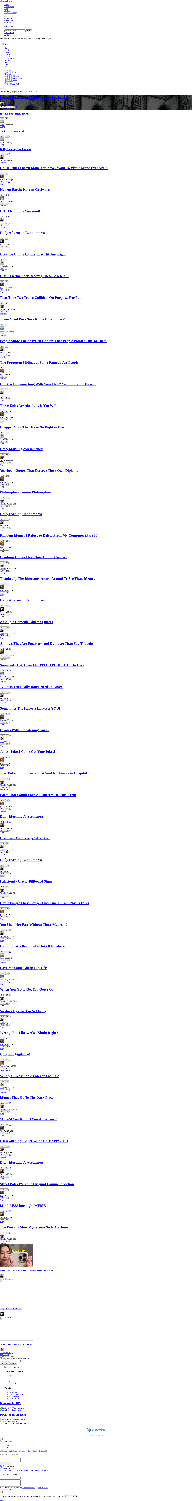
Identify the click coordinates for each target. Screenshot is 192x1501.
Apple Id (44, 1451)
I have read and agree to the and (25, 1488)
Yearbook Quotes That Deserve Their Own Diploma (39, 470)
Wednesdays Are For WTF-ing (23, 1011)
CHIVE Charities (10, 80)
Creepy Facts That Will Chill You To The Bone (35, 97)
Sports (6, 64)
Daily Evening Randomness (15, 149)
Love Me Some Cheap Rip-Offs (23, 968)
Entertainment (9, 7)
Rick (1, 461)
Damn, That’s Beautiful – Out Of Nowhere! (33, 946)
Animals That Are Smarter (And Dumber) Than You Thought (46, 643)
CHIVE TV (8, 82)
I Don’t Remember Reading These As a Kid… (34, 276)
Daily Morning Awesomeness (21, 449)
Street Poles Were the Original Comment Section (37, 1184)
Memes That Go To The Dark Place (26, 1097)
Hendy (2, 160)
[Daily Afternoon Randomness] (96, 1293)
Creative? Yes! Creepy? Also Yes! (25, 838)
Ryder (2, 125)
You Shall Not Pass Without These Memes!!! (33, 924)
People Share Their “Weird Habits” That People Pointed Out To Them (53, 341)
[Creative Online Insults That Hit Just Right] (96, 1329)
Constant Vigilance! (15, 1054)
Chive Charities (14, 1399)
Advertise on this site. (96, 1435)
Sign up (7, 1447)
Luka (2, 266)
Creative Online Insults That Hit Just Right (33, 254)
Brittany (3, 1066)
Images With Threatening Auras (24, 730)
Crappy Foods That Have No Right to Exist (33, 427)
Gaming (7, 60)
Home (6, 48)
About (11, 1376)
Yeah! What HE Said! (12, 131)
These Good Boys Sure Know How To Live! (32, 319)
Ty (1, 374)
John (1, 244)
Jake (1, 180)
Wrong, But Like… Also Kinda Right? (29, 1033)
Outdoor (7, 62)
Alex (1, 655)
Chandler (7, 104)
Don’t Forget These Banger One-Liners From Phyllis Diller (44, 903)
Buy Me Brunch (14, 1397)
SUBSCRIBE (9, 33)
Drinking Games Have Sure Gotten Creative (33, 557)
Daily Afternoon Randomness (22, 233)
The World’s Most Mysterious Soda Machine (34, 1227)
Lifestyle (7, 56)
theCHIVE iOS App (11, 76)
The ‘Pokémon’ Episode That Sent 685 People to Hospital (43, 773)
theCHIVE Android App (13, 78)
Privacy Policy (14, 1384)
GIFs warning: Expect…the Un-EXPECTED (34, 1141)
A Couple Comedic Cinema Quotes (26, 622)
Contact (11, 1380)
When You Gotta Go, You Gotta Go (27, 989)
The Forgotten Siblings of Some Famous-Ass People (39, 362)
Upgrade (3, 1500)
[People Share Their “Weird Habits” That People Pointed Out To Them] (96, 1255)
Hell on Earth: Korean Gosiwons (25, 189)
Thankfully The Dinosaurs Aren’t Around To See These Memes (47, 579)
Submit (2, 88)
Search (6, 50)
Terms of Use (13, 1382)
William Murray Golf (11, 84)
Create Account (6, 1490)
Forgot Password (8, 1468)
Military (7, 11)
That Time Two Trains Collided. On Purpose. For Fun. (41, 298)
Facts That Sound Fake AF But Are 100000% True (38, 795)
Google (16, 1451)
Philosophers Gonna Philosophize (25, 492)
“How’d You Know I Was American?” (28, 1119)
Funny (6, 5)
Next (7, 1355)
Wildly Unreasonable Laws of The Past (29, 1076)
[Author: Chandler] (2, 104)
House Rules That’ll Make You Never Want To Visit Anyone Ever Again (54, 168)
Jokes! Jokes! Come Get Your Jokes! (27, 751)
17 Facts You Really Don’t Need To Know (31, 687)
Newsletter (8, 74)
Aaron (2, 201)
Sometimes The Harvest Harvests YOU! (30, 708)
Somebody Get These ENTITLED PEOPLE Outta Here (42, 665)
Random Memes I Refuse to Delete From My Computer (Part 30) (49, 535)
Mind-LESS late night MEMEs (23, 1206)
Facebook (37, 1451)
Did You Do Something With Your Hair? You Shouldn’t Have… (48, 384)
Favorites (7, 70)
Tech (6, 9)
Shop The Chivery (10, 13)
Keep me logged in (9, 1466)
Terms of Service (28, 1488)
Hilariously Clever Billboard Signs (26, 881)
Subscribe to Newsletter (8, 1363)
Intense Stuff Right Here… (15, 113)
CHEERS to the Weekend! (20, 211)
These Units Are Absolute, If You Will (28, 406)
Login (6, 1445)
